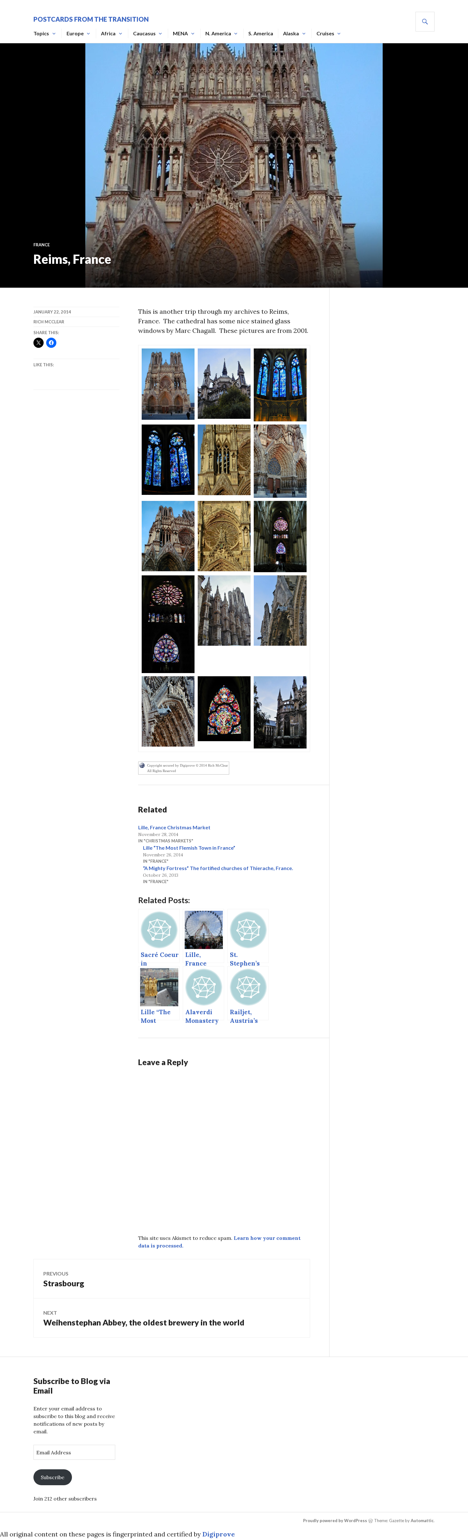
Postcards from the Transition (91, 19)
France (41, 244)
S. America (260, 33)
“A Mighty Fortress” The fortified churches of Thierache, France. (218, 868)
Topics (41, 33)
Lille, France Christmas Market (174, 827)
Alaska (291, 33)
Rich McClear (48, 321)
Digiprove (218, 1534)
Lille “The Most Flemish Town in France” (189, 848)
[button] (168, 384)
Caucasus (144, 33)
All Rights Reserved (161, 771)
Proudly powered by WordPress (335, 1520)
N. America (218, 33)
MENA (180, 33)
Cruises (325, 33)
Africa (108, 33)
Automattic (422, 1520)
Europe (75, 33)
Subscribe (52, 1477)
